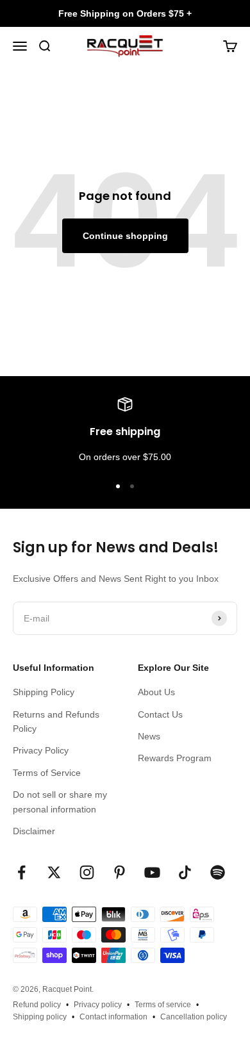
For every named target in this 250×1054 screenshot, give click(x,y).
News (149, 736)
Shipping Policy (43, 692)
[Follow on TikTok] (185, 872)
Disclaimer (34, 831)
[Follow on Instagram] (87, 872)
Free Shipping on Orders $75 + (125, 13)
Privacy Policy (41, 750)
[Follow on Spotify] (217, 872)
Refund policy (37, 1004)
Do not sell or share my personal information (60, 801)
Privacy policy (98, 1004)
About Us (156, 692)
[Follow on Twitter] (54, 872)
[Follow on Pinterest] (119, 872)
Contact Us (160, 714)
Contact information (113, 1016)
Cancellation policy (193, 1016)
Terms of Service (47, 773)
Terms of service (163, 1004)
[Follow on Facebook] (21, 872)
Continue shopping (125, 236)
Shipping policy (40, 1016)
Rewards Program (175, 758)
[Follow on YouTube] (152, 872)
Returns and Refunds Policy (56, 721)
